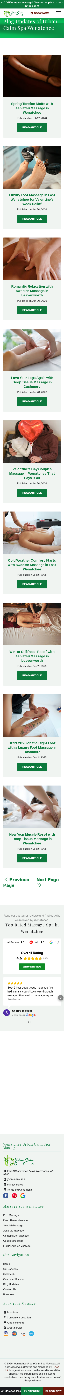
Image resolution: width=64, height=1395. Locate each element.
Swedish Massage (13, 1225)
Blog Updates (11, 1284)
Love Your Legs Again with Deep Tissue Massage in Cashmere (32, 382)
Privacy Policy (14, 1184)
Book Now (8, 1294)
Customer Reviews (13, 1279)
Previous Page (16, 882)
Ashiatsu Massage (13, 1230)
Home (6, 1264)
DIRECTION (34, 1391)
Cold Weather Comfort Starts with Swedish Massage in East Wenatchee (32, 564)
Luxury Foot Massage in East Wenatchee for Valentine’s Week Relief (32, 199)
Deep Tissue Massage (15, 1220)
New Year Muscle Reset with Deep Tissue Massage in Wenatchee (32, 838)
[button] (3, 997)
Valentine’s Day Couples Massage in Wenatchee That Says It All (32, 473)
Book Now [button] (43, 15)
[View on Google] (6, 1012)
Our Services (10, 1269)
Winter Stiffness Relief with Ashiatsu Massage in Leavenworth (32, 656)
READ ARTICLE (32, 127)
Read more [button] (14, 999)
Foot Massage (11, 1215)
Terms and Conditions (19, 1189)
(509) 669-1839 (13, 1391)
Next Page (48, 879)
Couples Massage (13, 1241)
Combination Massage (16, 1235)
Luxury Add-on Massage (17, 1246)
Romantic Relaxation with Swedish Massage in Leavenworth (32, 290)
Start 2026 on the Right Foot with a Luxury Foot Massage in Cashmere (32, 747)
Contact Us (9, 1289)
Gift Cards (9, 1274)
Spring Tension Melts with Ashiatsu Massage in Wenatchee (32, 108)
